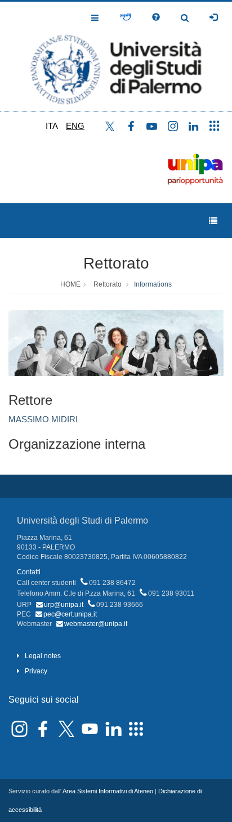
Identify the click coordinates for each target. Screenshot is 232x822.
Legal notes (43, 656)
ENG (75, 126)
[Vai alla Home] (116, 56)
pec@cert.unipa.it (70, 614)
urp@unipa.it (63, 605)
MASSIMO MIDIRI (43, 419)
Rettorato (116, 263)
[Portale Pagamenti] (125, 17)
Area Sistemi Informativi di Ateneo (108, 791)
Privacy (36, 671)
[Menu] (213, 221)
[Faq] (156, 17)
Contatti (29, 572)
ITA (52, 126)
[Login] (213, 17)
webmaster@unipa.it (95, 624)
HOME (70, 284)
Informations (153, 284)
